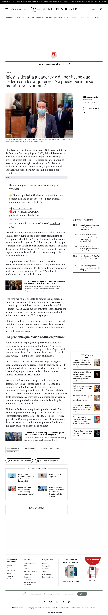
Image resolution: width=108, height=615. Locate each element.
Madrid (58, 448)
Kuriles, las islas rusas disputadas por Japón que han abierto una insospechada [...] (89, 238)
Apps (44, 571)
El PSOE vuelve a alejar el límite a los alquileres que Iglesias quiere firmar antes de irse (44, 282)
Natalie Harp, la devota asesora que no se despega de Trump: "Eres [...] (89, 248)
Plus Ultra (27, 569)
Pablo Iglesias (12, 452)
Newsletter (45, 569)
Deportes (75, 17)
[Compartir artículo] (84, 108)
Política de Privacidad (18, 607)
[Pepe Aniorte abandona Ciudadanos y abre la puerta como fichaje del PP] (12, 477)
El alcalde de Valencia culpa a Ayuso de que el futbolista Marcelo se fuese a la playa (44, 433)
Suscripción (46, 566)
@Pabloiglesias (20, 185)
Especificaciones (47, 577)
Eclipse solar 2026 (30, 563)
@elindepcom (87, 99)
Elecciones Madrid (13, 448)
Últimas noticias (15, 1)
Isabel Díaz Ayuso (46, 448)
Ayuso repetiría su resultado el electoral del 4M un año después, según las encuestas (56, 491)
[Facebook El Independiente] (44, 602)
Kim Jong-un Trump (81, 1)
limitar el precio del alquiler (19, 159)
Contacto (45, 563)
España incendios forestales (66, 1)
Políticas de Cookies (77, 607)
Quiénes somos (47, 574)
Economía (26, 17)
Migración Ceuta (92, 1)
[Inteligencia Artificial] (71, 577)
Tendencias (85, 17)
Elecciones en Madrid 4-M (54, 64)
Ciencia (49, 17)
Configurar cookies (90, 607)
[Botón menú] (6, 9)
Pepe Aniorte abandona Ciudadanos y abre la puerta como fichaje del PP (26, 477)
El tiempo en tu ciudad (20, 9)
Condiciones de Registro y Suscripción (57, 607)
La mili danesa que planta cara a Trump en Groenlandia (89, 227)
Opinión (9, 17)
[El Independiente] (54, 9)
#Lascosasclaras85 (22, 208)
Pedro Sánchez (28, 574)
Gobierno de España (30, 448)
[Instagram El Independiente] (57, 602)
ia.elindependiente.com (71, 581)
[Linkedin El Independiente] (63, 602)
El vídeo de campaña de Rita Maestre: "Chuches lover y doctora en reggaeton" (26, 490)
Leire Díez (27, 580)
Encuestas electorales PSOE (29, 1)
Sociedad (58, 17)
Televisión (97, 17)
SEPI (25, 566)
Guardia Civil (28, 577)
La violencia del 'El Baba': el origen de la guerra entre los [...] (90, 258)
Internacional (38, 17)
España (17, 17)
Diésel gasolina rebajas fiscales (48, 1)
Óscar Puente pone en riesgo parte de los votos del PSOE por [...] (90, 268)
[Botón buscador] (101, 9)
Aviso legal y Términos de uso (35, 607)
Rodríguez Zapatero (30, 571)
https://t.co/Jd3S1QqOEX (25, 211)
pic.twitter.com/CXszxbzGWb (24, 215)
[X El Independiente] (39, 602)
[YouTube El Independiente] (50, 602)
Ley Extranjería (102, 1)
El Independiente (90, 97)
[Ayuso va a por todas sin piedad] (42, 477)
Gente (66, 17)
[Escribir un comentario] (84, 113)
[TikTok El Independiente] (69, 602)
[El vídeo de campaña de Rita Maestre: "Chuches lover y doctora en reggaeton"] (12, 491)
